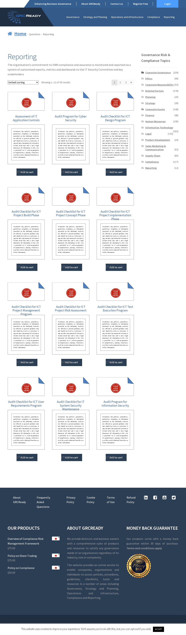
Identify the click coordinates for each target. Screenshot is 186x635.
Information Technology (159, 127)
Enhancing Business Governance (53, 3)
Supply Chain (152, 155)
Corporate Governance (158, 72)
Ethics (148, 78)
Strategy (150, 103)
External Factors (154, 90)
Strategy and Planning (95, 17)
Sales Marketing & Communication (155, 147)
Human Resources (155, 121)
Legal (148, 133)
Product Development (157, 140)
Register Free (140, 3)
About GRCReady (90, 3)
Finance (149, 115)
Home (20, 33)
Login (167, 3)
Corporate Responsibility (159, 84)
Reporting (169, 17)
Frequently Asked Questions (43, 502)
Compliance (153, 17)
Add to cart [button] (27, 172)
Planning (150, 97)
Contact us (116, 3)
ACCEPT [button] (158, 629)
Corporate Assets (155, 109)
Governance (73, 17)
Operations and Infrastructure (127, 17)
